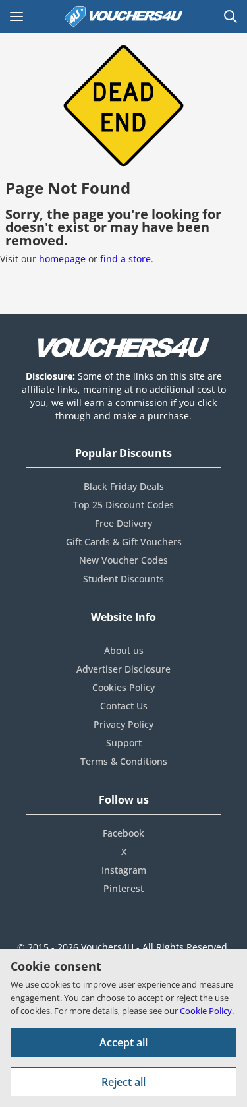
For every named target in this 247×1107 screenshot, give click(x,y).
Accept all (123, 1042)
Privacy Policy (123, 724)
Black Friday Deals (124, 486)
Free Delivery (123, 523)
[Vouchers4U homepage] (124, 16)
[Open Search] (230, 16)
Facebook (123, 833)
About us (124, 650)
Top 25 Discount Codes (123, 504)
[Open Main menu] (16, 16)
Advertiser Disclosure (123, 669)
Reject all (123, 1082)
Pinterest (123, 888)
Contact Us (124, 706)
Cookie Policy (206, 1011)
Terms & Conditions (123, 761)
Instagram (123, 870)
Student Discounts (123, 578)
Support (124, 742)
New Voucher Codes (123, 560)
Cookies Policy (123, 687)
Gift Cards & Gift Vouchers (124, 541)
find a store (125, 259)
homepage (62, 259)
